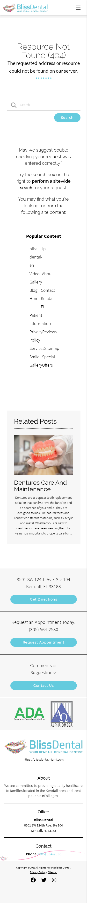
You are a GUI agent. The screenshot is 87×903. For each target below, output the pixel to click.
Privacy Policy (37, 872)
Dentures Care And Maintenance (40, 486)
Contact (48, 290)
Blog (33, 290)
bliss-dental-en (35, 257)
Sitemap (51, 348)
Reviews (49, 332)
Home (35, 298)
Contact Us (43, 685)
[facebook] (33, 880)
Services (36, 348)
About (47, 273)
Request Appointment (44, 642)
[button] (79, 7)
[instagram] (54, 880)
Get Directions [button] (43, 599)
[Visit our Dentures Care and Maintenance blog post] (43, 476)
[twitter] (44, 880)
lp (44, 248)
